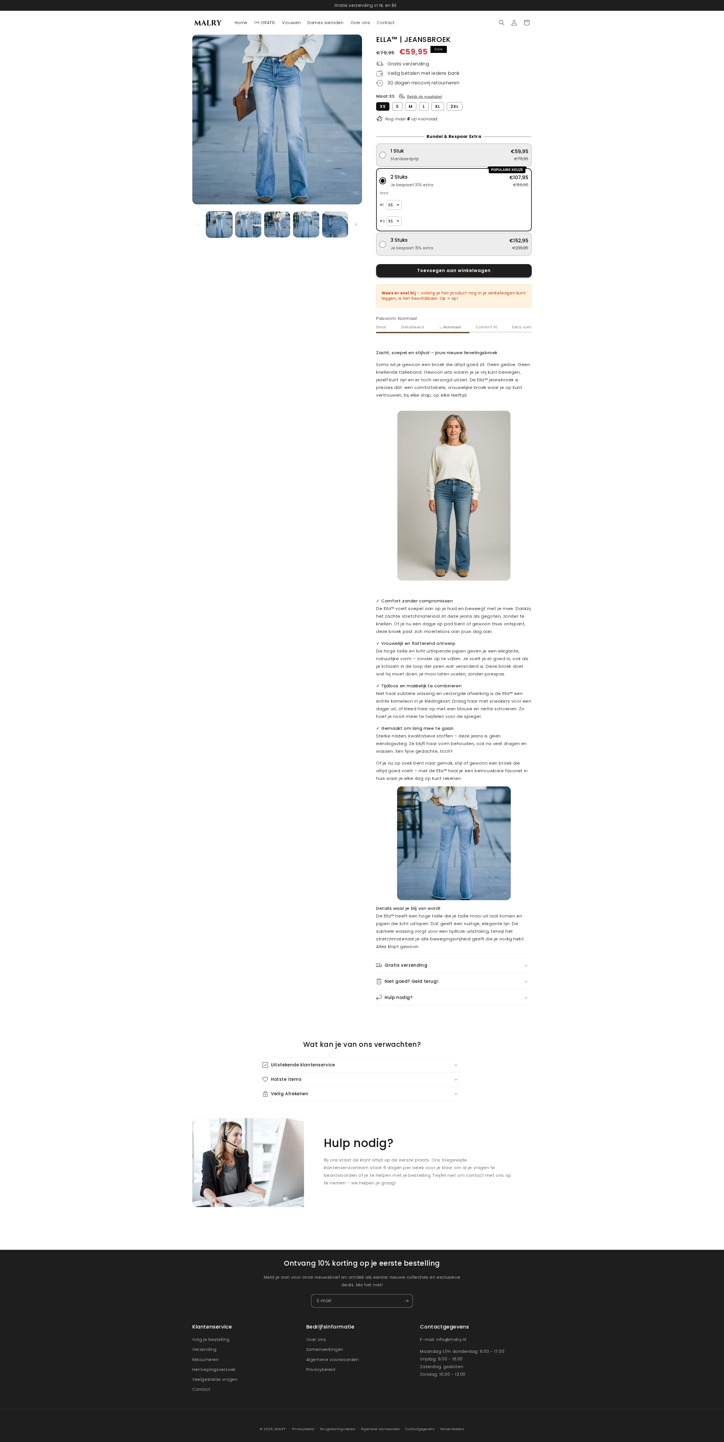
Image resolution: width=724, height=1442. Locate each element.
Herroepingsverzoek (214, 1369)
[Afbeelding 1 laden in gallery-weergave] (219, 224)
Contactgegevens (420, 1428)
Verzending (204, 1350)
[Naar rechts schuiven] (356, 224)
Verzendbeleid (452, 1428)
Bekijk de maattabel (424, 96)
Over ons (316, 1339)
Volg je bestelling (211, 1339)
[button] (501, 22)
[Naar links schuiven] (198, 224)
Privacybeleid (320, 1369)
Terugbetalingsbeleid (337, 1428)
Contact (201, 1389)
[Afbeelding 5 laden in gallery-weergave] (335, 224)
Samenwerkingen (324, 1350)
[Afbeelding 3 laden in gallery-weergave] (277, 224)
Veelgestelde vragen (214, 1379)
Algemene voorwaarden (332, 1359)
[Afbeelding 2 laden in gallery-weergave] (248, 224)
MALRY (280, 1429)
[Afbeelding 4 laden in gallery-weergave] (306, 224)
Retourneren (205, 1359)
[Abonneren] (406, 1301)
